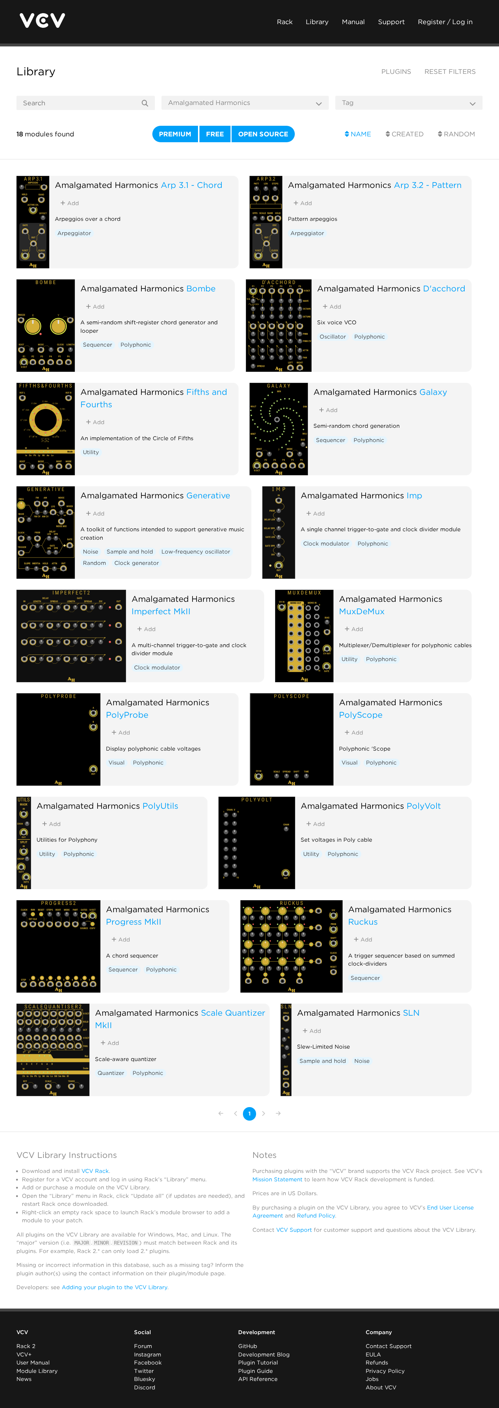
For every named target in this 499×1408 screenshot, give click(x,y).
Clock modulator (326, 543)
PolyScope (360, 715)
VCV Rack (95, 1171)
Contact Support (389, 1346)
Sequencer (97, 344)
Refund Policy (316, 1215)
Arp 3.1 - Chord (191, 185)
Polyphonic (136, 344)
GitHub (247, 1346)
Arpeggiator (74, 233)
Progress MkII (133, 921)
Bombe (201, 288)
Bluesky (144, 1379)
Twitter (144, 1371)
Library (317, 22)
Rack (285, 22)
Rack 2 (25, 1346)
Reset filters (450, 71)
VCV (22, 1332)
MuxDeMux (362, 611)
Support (391, 22)
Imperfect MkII (161, 611)
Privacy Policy (385, 1371)
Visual (116, 762)
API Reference (258, 1379)
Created (407, 134)
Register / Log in (445, 22)
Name (360, 134)
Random (458, 134)
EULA (373, 1354)
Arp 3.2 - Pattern (428, 185)
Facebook (148, 1362)
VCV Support (294, 1230)
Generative (208, 495)
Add (72, 203)
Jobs (372, 1379)
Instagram (147, 1354)
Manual (353, 22)
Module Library (37, 1371)
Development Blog (264, 1354)
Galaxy (433, 392)
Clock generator (136, 563)
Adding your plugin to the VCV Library (114, 1287)
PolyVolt (424, 806)
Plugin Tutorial (258, 1362)
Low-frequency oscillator (195, 551)
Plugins (396, 71)
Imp (414, 495)
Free (215, 134)
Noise (90, 551)
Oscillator (333, 336)
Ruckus (363, 921)
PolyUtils (160, 806)
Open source (263, 134)
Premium (175, 134)
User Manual (33, 1362)
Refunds (377, 1362)
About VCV (381, 1387)
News (23, 1379)
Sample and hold (130, 551)
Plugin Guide (255, 1371)
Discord (144, 1387)
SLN (411, 1013)
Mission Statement (277, 1179)
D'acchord (444, 288)
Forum (143, 1346)
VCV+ (23, 1354)
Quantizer (111, 1073)
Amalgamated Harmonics (106, 185)
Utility (91, 452)
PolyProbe (127, 715)
